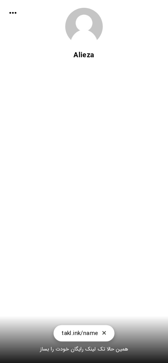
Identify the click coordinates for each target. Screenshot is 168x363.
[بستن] (104, 334)
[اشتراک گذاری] (13, 13)
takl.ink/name (79, 334)
